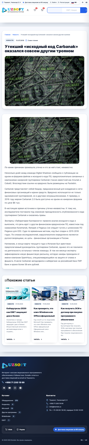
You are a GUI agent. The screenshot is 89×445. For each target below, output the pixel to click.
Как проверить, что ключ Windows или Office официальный (44, 312)
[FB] (82, 2)
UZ (86, 440)
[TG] (20, 388)
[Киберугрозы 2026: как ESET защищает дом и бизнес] (17, 293)
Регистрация (64, 2)
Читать (9, 339)
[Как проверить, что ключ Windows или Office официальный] (44, 293)
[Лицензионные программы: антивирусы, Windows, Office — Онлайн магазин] (12, 10)
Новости (16, 35)
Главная (7, 35)
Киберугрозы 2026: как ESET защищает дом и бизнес (16, 312)
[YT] (86, 2)
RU (82, 440)
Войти (54, 2)
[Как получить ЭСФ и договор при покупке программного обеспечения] (71, 293)
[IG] (15, 388)
